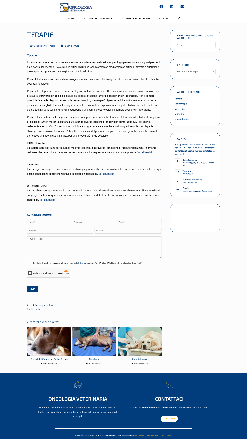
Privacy (81, 263)
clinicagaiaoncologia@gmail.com (197, 191)
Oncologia (94, 359)
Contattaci (169, 419)
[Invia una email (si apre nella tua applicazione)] (182, 6)
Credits (169, 435)
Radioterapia (181, 103)
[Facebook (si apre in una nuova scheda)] (161, 6)
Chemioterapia (140, 359)
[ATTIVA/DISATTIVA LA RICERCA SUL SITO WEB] (179, 18)
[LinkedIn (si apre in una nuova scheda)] (172, 6)
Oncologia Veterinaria (44, 46)
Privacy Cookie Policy (156, 435)
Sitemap (143, 435)
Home (136, 435)
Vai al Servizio (145, 152)
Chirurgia (179, 113)
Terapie (178, 98)
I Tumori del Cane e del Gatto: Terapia (48, 359)
